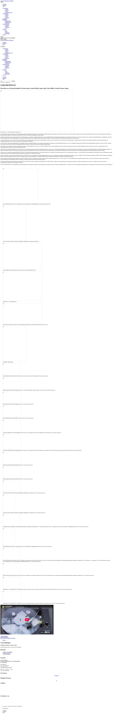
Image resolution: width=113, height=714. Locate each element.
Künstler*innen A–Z (9, 12)
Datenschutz (7, 33)
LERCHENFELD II (7, 653)
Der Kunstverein (6, 24)
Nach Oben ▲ (5, 708)
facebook (4, 4)
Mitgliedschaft (7, 20)
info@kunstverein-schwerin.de (6, 667)
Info (6, 30)
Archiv (6, 11)
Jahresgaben (5, 18)
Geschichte (7, 25)
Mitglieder (5, 19)
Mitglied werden (8, 22)
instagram (4, 5)
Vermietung (7, 27)
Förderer (6, 26)
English (4, 34)
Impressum (7, 32)
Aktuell (6, 9)
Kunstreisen (7, 23)
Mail (4, 6)
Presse (6, 31)
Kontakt (4, 29)
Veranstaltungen (6, 13)
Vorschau (7, 10)
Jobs (6, 28)
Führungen (7, 17)
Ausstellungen (5, 8)
